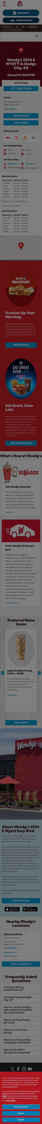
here (4, 1096)
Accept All (21, 1120)
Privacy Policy (10, 1101)
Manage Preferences (21, 1107)
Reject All (21, 1113)
